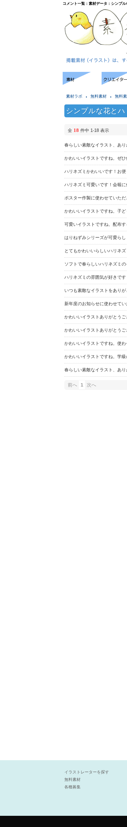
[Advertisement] (30, 92)
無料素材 (98, 96)
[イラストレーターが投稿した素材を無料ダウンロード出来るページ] (82, 82)
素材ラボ (74, 96)
